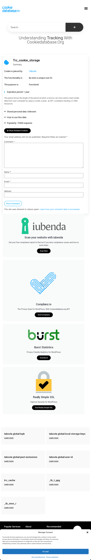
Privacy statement (52, 557)
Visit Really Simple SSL (44, 408)
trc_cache (9, 480)
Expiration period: (15, 92)
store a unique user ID (42, 78)
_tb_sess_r (10, 503)
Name (7, 172)
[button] (87, 532)
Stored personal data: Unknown (21, 111)
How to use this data (16, 117)
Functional (34, 84)
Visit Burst (44, 358)
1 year (27, 92)
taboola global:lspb (14, 433)
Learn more (9, 438)
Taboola (32, 71)
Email (7, 181)
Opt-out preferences (38, 557)
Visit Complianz (44, 315)
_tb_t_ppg (54, 480)
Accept (45, 551)
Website (7, 191)
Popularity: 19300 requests (19, 123)
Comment (9, 142)
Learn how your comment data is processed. (60, 209)
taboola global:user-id (61, 457)
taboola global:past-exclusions (20, 457)
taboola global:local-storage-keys (67, 433)
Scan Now (44, 251)
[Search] (74, 27)
